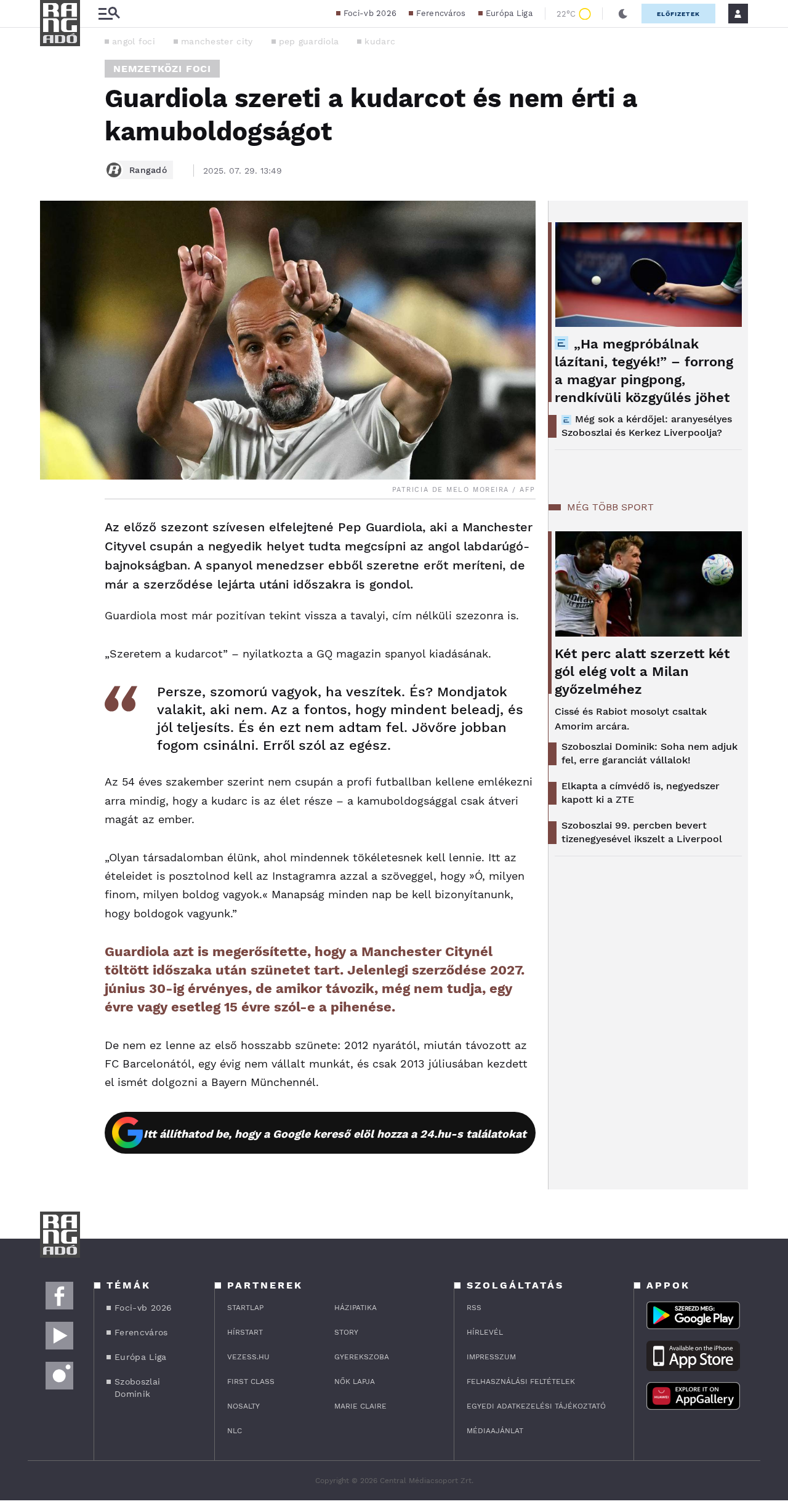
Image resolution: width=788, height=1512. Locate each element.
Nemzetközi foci (162, 68)
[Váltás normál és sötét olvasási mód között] (623, 13)
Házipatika (355, 1307)
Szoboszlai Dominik (137, 1388)
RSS (474, 1307)
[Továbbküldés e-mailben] (53, 564)
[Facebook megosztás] (53, 531)
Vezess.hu (248, 1357)
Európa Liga (509, 13)
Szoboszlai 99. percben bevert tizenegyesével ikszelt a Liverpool (641, 832)
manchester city (217, 41)
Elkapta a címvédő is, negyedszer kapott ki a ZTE (640, 792)
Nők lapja (354, 1381)
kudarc (379, 41)
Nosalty (243, 1406)
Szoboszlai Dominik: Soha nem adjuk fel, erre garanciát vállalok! (649, 753)
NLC (234, 1430)
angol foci (133, 41)
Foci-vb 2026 (370, 13)
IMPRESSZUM (491, 1357)
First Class (251, 1381)
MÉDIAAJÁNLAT (495, 1430)
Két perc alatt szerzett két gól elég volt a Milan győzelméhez (642, 671)
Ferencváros (440, 13)
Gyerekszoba (361, 1357)
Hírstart (245, 1332)
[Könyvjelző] (53, 601)
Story (346, 1332)
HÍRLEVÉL (485, 1332)
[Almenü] (109, 14)
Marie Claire (360, 1406)
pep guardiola (309, 41)
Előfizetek (678, 13)
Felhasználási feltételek (521, 1381)
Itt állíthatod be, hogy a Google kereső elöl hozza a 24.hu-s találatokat (334, 1133)
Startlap (245, 1307)
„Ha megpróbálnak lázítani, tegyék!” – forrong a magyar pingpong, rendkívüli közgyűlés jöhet (644, 370)
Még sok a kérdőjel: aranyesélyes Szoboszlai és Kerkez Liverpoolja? (646, 425)
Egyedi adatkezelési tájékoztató (536, 1406)
